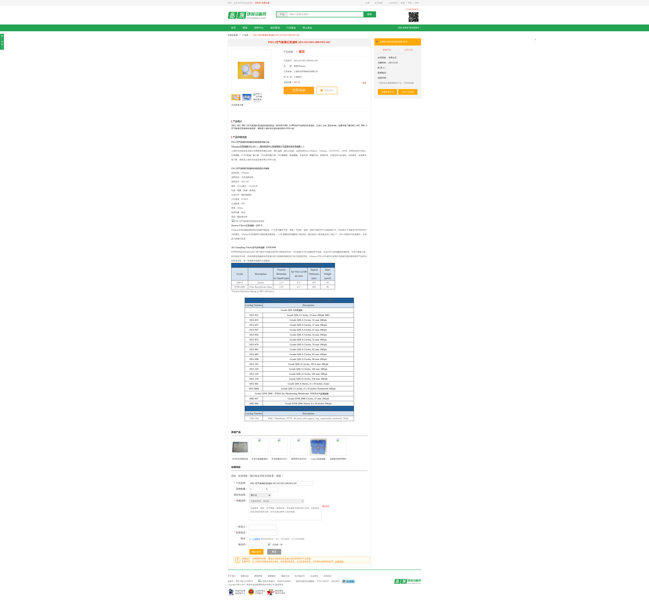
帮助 (417, 3)
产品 (282, 14)
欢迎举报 (339, 561)
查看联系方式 (387, 92)
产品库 (245, 35)
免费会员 (392, 57)
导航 (410, 3)
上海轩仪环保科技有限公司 (393, 42)
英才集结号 (300, 576)
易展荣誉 (258, 576)
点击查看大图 (237, 105)
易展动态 (245, 576)
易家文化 (285, 576)
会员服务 (379, 3)
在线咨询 (328, 90)
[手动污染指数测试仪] (259, 447)
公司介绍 (408, 50)
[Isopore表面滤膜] (318, 447)
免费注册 (265, 3)
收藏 (403, 3)
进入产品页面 (408, 92)
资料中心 (258, 28)
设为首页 (394, 3)
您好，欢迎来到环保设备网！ (241, 3)
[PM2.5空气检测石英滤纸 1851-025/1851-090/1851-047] (251, 70)
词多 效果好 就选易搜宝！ (409, 28)
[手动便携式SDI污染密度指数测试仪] (279, 447)
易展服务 (272, 576)
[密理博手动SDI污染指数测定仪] (298, 447)
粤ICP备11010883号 (244, 581)
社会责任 (314, 576)
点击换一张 (277, 544)
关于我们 (232, 576)
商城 (245, 28)
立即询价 (299, 90)
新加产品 (387, 50)
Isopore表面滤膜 (318, 459)
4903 (296, 82)
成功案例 (275, 28)
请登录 (258, 3)
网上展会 (307, 28)
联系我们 (328, 576)
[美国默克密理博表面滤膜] (338, 447)
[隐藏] (420, 9)
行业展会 (291, 28)
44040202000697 (284, 581)
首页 (233, 28)
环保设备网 (233, 35)
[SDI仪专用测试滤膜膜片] (240, 447)
